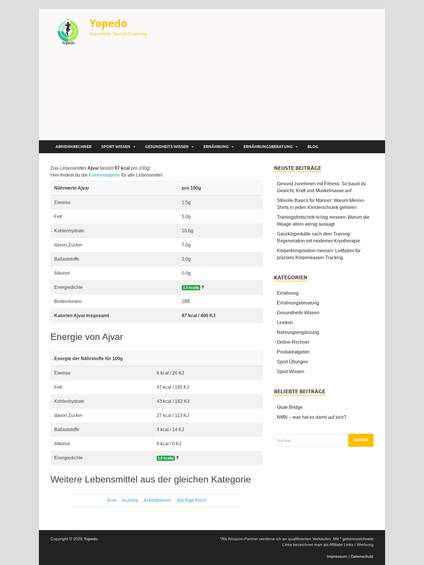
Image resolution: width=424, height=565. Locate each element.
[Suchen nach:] (324, 440)
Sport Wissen (115, 146)
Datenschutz (362, 556)
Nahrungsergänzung (298, 332)
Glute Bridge (290, 407)
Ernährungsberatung (268, 146)
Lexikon (285, 322)
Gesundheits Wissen (167, 146)
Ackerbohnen (157, 500)
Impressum (337, 556)
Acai (111, 500)
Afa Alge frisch (191, 500)
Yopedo (108, 23)
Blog (312, 146)
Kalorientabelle (104, 175)
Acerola (130, 500)
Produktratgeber (293, 351)
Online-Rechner (293, 342)
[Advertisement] (212, 97)
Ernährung (216, 146)
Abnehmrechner (73, 146)
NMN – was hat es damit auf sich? (311, 417)
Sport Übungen (292, 361)
